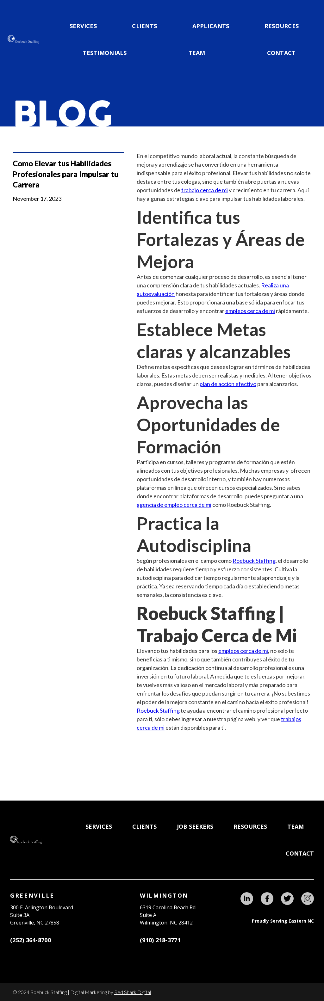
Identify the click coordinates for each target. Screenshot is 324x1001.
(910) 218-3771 (160, 940)
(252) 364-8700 (30, 940)
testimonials (105, 53)
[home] (23, 39)
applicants (210, 26)
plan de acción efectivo (228, 383)
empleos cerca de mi (250, 310)
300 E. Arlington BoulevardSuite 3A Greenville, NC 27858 (41, 915)
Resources (282, 26)
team (197, 53)
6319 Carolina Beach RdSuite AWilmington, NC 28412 (168, 915)
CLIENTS (144, 26)
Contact (281, 53)
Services (83, 26)
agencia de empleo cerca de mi (174, 504)
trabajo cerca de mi (204, 190)
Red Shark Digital (132, 992)
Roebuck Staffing (254, 560)
